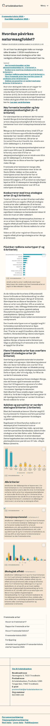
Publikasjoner (31, 722)
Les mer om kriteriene (20, 102)
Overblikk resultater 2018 (16, 19)
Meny (45, 5)
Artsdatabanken (15, 278)
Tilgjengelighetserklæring (15, 720)
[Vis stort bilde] (43, 255)
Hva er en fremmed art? (15, 622)
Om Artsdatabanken (22, 669)
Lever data (18, 722)
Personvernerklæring (12, 717)
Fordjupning (10, 640)
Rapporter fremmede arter (17, 626)
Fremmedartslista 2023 (15, 635)
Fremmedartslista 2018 (13, 16)
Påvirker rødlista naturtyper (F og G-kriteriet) (24, 74)
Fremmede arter (12, 617)
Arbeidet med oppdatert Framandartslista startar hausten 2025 (24, 645)
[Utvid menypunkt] (43, 631)
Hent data (6, 722)
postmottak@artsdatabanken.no (27, 689)
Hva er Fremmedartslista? (17, 631)
